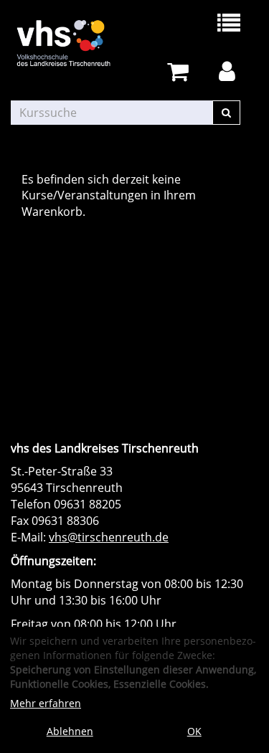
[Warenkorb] (180, 72)
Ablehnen (70, 731)
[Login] (229, 72)
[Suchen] (226, 112)
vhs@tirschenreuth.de (109, 537)
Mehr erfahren (45, 703)
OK (194, 731)
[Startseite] (73, 43)
